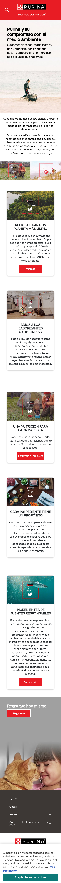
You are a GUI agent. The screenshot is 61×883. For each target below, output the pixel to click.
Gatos (13, 806)
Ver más (30, 269)
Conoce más (30, 682)
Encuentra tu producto (30, 456)
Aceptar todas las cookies (30, 877)
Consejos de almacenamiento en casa (29, 823)
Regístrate (19, 713)
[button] (54, 10)
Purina (13, 814)
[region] (30, 863)
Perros (13, 798)
